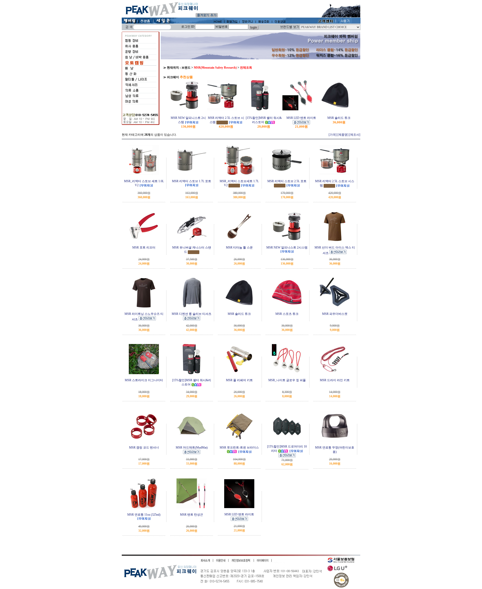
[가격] (333, 134)
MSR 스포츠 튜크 (286, 314)
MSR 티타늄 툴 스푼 (239, 247)
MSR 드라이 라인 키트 (335, 380)
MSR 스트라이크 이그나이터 (144, 380)
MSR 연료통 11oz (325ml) (143, 514)
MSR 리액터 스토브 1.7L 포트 (191, 181)
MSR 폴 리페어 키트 (239, 380)
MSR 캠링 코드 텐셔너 (144, 447)
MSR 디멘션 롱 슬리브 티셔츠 (191, 314)
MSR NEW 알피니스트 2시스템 (287, 247)
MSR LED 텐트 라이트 (301, 118)
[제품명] (342, 134)
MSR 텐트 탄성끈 (191, 514)
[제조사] (354, 134)
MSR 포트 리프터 (143, 247)
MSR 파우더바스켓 (334, 314)
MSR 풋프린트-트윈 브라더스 (239, 447)
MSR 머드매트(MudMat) (192, 447)
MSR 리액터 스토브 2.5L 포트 (287, 181)
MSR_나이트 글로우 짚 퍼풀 (287, 380)
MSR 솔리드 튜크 (338, 118)
